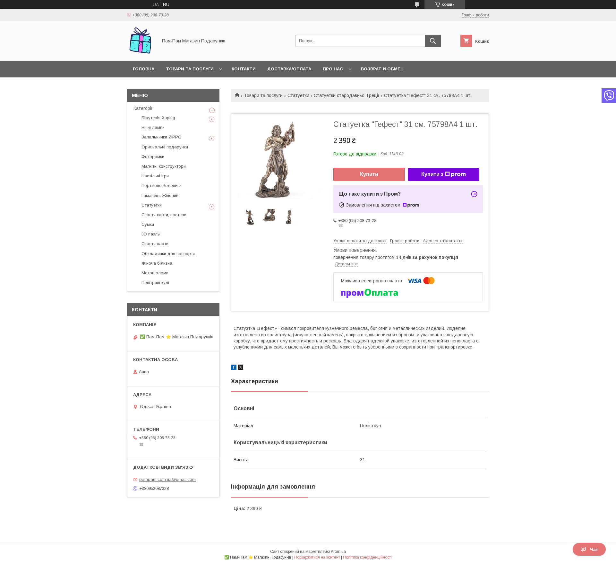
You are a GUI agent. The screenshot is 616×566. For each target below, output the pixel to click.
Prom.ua (338, 551)
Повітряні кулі (155, 282)
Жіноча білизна (156, 263)
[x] (240, 368)
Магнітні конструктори (163, 166)
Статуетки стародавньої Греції (346, 95)
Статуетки (298, 95)
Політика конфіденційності (367, 557)
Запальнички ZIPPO (161, 137)
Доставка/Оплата (289, 68)
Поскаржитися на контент (317, 557)
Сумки (147, 224)
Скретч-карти (154, 243)
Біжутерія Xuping (158, 117)
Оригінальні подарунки (164, 147)
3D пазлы (150, 234)
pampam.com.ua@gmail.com (167, 479)
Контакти (244, 68)
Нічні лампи (153, 127)
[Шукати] (433, 41)
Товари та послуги (190, 68)
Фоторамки (152, 156)
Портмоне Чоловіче (161, 185)
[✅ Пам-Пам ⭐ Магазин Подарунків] (140, 52)
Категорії (142, 108)
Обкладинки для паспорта (168, 253)
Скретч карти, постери (163, 214)
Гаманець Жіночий (159, 195)
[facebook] (233, 368)
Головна (143, 68)
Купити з (432, 174)
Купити (369, 174)
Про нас (333, 68)
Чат (594, 549)
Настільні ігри (155, 175)
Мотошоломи (154, 272)
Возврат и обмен (382, 68)
